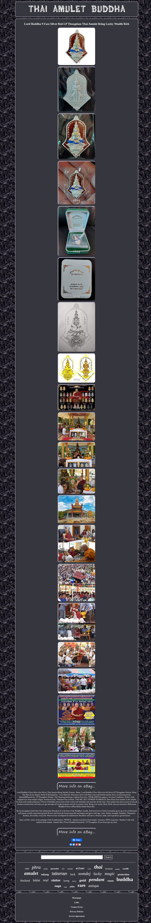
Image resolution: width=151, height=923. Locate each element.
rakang (45, 874)
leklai (36, 880)
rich (63, 869)
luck (72, 874)
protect (117, 869)
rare (81, 885)
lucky (97, 874)
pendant (96, 879)
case (65, 887)
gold (82, 880)
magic (110, 873)
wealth (126, 868)
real (45, 880)
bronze (109, 869)
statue (55, 880)
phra (36, 867)
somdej (84, 873)
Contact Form (77, 907)
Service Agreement (76, 916)
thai (98, 867)
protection (123, 874)
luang (66, 880)
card (27, 868)
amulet (31, 873)
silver (80, 868)
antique (93, 886)
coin (89, 869)
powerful (55, 869)
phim (72, 886)
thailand (25, 880)
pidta (46, 869)
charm (110, 881)
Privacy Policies (76, 911)
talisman (59, 873)
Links (76, 902)
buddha (124, 879)
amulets (70, 869)
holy (74, 881)
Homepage (76, 898)
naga (58, 886)
